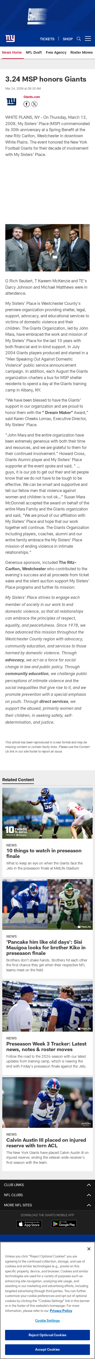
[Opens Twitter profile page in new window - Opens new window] (34, 104)
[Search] (79, 38)
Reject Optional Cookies (47, 1335)
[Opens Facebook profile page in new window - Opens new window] (27, 104)
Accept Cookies (47, 1349)
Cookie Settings (47, 1320)
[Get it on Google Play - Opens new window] (64, 1226)
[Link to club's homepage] (10, 36)
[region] (47, 1300)
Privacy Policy (61, 1311)
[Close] (88, 1248)
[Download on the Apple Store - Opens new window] (29, 1224)
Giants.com (32, 97)
